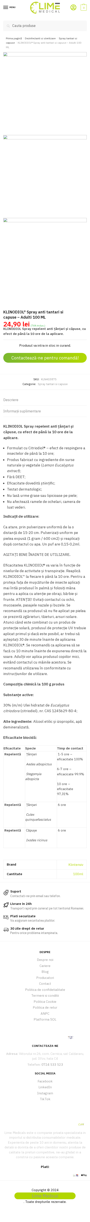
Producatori (45, 978)
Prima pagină (14, 38)
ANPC (45, 1013)
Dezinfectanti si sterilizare (40, 38)
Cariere (45, 966)
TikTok (45, 1099)
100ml (78, 874)
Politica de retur (45, 1007)
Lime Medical (45, 1196)
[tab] (45, 400)
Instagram (45, 1093)
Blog (45, 972)
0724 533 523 (52, 1064)
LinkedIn (45, 1087)
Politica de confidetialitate (45, 990)
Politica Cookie (45, 1002)
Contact (45, 984)
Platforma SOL (45, 1019)
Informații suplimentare (22, 411)
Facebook (45, 1081)
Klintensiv (75, 865)
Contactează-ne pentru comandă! (45, 358)
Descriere (10, 400)
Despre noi (45, 960)
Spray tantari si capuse (53, 384)
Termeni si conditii (45, 995)
